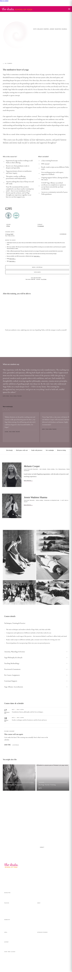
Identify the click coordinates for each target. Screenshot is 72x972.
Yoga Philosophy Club (9, 925)
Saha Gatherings (8, 927)
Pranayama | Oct (41, 955)
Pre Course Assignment (12, 675)
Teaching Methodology (11, 663)
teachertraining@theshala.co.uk (11, 883)
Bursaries (39, 915)
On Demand (7, 913)
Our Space (39, 910)
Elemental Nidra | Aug (42, 939)
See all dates (43, 279)
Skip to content (4, 0)
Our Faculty (40, 908)
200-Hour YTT (7, 906)
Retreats (6, 915)
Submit (42, 847)
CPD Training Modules (9, 910)
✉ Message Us (10, 886)
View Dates (37, 272)
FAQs (5, 945)
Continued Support (10, 681)
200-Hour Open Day (9, 922)
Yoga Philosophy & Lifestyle (13, 657)
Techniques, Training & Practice (14, 623)
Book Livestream (37, 267)
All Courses (8, 63)
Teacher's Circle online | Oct (43, 951)
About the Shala (41, 906)
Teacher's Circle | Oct (42, 949)
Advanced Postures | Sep (43, 943)
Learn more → (37, 256)
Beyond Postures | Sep (42, 945)
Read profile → (28, 480)
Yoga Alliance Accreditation (13, 687)
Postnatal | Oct (40, 947)
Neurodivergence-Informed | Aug (44, 937)
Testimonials (40, 913)
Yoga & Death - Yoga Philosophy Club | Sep (47, 941)
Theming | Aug (40, 935)
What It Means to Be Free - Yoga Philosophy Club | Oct (49, 953)
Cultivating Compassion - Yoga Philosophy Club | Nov (49, 958)
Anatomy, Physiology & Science (14, 652)
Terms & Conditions (9, 935)
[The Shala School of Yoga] (17, 9)
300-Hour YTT (7, 908)
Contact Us (39, 917)
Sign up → (6, 898)
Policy (5, 937)
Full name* (20, 824)
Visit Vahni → (47, 3)
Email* (19, 834)
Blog (38, 920)
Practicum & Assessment (12, 669)
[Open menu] (69, 9)
